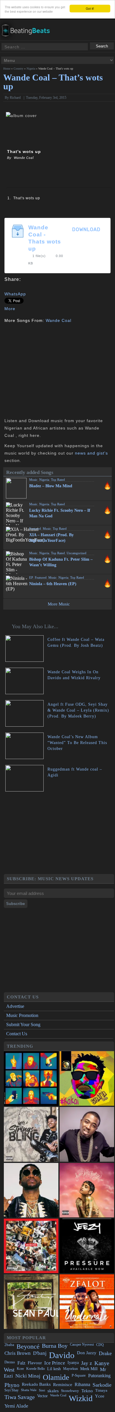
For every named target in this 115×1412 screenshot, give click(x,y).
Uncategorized (76, 553)
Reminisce (62, 1384)
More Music (59, 604)
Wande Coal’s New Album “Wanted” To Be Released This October (77, 743)
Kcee (20, 1369)
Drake (105, 1353)
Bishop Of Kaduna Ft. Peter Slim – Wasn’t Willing (61, 562)
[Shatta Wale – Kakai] (87, 1078)
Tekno (87, 1390)
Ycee (99, 1396)
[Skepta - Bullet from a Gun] (31, 1078)
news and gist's (91, 453)
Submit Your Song (23, 1024)
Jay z (86, 1363)
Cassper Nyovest (82, 1345)
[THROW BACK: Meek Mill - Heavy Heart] (31, 1246)
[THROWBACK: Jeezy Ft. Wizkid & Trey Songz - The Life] (87, 1246)
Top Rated (58, 479)
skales (53, 1390)
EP (31, 577)
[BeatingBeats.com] (28, 23)
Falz (21, 1363)
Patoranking (99, 1375)
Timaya (101, 1390)
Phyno (11, 1385)
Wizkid (81, 1398)
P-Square (79, 1375)
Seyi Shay (11, 1390)
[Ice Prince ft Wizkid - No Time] (87, 1134)
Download (86, 229)
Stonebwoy (70, 1390)
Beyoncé (28, 1346)
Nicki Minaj (27, 1376)
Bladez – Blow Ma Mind (50, 486)
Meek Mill (89, 1369)
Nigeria (31, 68)
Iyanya (73, 1362)
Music (33, 479)
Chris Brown (17, 1353)
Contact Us (16, 1033)
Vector (42, 1396)
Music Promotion (22, 1015)
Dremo (9, 1362)
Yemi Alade (16, 1406)
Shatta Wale (29, 1390)
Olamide (56, 1377)
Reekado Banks (36, 1384)
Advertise (15, 1006)
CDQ (100, 1345)
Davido (62, 1355)
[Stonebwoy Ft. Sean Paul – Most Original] (31, 1301)
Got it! (90, 8)
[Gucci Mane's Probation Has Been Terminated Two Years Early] (31, 1190)
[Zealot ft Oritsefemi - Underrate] (87, 1301)
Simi (42, 1390)
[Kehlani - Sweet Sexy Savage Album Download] (87, 1190)
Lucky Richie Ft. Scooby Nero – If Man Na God (59, 513)
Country (18, 68)
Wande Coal (58, 320)
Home (6, 68)
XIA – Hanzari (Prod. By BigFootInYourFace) (51, 538)
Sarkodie (102, 1385)
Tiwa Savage (19, 1397)
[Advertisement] (54, 370)
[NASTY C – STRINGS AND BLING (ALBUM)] (31, 1134)
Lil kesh (54, 1369)
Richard (15, 98)
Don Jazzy (86, 1352)
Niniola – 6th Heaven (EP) (52, 584)
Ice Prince (54, 1363)
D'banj (40, 1353)
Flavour (35, 1362)
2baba (9, 1345)
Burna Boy (55, 1346)
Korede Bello (35, 1369)
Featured (35, 528)
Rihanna (82, 1384)
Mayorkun (70, 1369)
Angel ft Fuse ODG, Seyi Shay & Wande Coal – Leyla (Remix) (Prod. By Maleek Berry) (78, 710)
